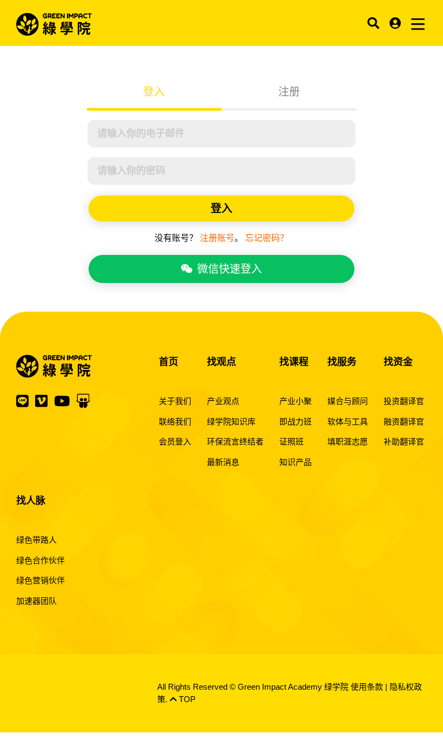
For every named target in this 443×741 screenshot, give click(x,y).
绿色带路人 (36, 539)
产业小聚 (295, 401)
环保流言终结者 (235, 441)
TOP (186, 699)
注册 (289, 92)
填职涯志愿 (347, 441)
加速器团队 (36, 600)
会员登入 (175, 441)
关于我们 (175, 401)
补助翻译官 (404, 441)
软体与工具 (347, 421)
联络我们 (175, 421)
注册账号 (217, 237)
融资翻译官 (404, 421)
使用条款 (367, 686)
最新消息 (223, 462)
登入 (154, 92)
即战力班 (295, 421)
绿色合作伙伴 (40, 560)
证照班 (291, 441)
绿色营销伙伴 (40, 580)
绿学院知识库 (231, 421)
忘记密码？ (266, 237)
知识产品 (295, 462)
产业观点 (223, 401)
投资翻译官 (404, 401)
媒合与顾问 (347, 401)
